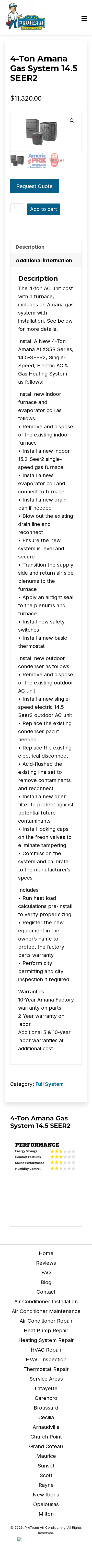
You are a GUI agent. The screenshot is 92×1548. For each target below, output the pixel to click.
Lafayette (46, 1388)
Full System (50, 1084)
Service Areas (46, 1379)
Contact (46, 1292)
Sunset (46, 1466)
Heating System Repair (46, 1340)
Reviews (46, 1263)
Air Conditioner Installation (46, 1302)
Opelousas (46, 1504)
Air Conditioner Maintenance (46, 1311)
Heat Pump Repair (46, 1330)
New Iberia (46, 1495)
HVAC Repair (46, 1350)
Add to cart (43, 209)
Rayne (46, 1485)
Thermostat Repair (46, 1369)
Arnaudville (46, 1427)
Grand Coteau (46, 1446)
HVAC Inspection (46, 1359)
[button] (72, 120)
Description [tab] (30, 247)
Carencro (46, 1398)
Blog (46, 1282)
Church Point (46, 1437)
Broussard (46, 1408)
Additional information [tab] (44, 260)
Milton (46, 1514)
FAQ (46, 1273)
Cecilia (46, 1417)
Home (46, 1253)
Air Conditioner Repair (46, 1321)
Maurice (46, 1456)
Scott (46, 1475)
